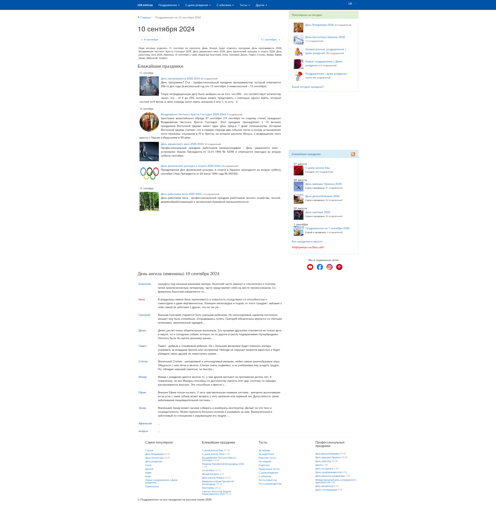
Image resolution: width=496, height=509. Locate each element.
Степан (143, 361)
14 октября (208, 470)
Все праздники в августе (307, 241)
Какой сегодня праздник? (308, 87)
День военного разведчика (330, 476)
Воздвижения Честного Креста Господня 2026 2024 (193, 114)
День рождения (153, 461)
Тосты (244, 5)
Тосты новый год (268, 480)
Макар (143, 377)
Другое (260, 5)
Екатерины (208, 488)
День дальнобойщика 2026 (322, 196)
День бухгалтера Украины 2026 (325, 37)
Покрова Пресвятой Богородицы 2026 (223, 464)
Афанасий (145, 423)
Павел (142, 346)
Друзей (149, 469)
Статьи (149, 450)
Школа (319, 465)
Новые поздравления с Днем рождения (161, 481)
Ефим (142, 392)
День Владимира (154, 454)
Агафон (143, 431)
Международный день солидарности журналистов (335, 481)
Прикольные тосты (269, 469)
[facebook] (320, 267)
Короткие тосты (267, 457)
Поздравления (168, 5)
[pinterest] (339, 267)
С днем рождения (197, 5)
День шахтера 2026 (317, 212)
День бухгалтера (154, 457)
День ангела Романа (213, 477)
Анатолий (145, 284)
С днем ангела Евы (317, 168)
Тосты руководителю (270, 483)
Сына (148, 465)
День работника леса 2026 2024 (181, 194)
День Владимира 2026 (319, 25)
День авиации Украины (328, 457)
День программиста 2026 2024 (180, 78)
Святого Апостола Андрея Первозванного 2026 (216, 492)
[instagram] (329, 267)
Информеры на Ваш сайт (308, 247)
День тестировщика (326, 489)
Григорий (144, 315)
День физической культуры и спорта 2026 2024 (191, 166)
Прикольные (152, 486)
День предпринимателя (328, 472)
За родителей (266, 454)
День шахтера (323, 461)
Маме (148, 472)
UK (350, 3)
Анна (142, 299)
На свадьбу (265, 461)
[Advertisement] (210, 242)
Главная (145, 17)
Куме (148, 476)
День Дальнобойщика (327, 453)
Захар (142, 408)
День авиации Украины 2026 (323, 184)
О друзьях (264, 465)
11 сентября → (270, 39)
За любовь (264, 450)
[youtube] (310, 267)
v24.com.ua (145, 5)
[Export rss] (353, 154)
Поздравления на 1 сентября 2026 (327, 228)
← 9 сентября (149, 39)
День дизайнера (324, 486)
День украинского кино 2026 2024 (182, 144)
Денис (142, 330)
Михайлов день (210, 474)
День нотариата (324, 468)
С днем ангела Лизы (213, 454)
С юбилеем (224, 5)
